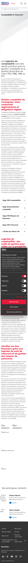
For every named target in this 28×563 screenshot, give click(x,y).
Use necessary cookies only (14, 312)
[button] (14, 442)
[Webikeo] (20, 556)
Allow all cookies (14, 301)
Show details (19, 296)
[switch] (24, 281)
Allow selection (14, 306)
